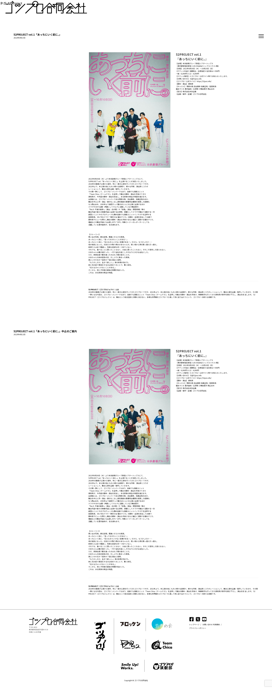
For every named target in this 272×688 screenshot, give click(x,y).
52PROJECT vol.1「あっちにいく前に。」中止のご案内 (45, 331)
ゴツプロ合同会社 (141, 680)
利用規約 (216, 624)
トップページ (194, 624)
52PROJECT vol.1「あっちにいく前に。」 (38, 34)
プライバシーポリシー (197, 628)
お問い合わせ (208, 624)
